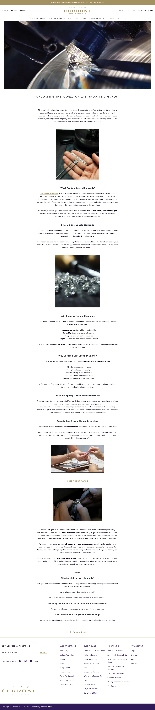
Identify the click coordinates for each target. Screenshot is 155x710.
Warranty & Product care (93, 676)
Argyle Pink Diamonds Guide (118, 655)
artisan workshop (67, 655)
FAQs (86, 680)
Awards (63, 659)
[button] (121, 10)
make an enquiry (90, 655)
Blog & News (65, 668)
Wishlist (142, 10)
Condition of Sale (91, 693)
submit (43, 653)
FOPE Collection (10, 17)
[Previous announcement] (49, 2)
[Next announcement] (106, 2)
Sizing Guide (88, 668)
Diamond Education (115, 651)
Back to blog (79, 632)
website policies (66, 685)
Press (62, 663)
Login (133, 651)
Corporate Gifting (67, 680)
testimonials (65, 672)
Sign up (134, 655)
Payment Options (91, 689)
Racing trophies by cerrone (118, 682)
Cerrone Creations (114, 677)
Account (134, 659)
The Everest (112, 686)
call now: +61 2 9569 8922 (94, 651)
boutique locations (91, 663)
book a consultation (92, 659)
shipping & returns (91, 672)
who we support (67, 676)
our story (64, 651)
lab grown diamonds (115, 673)
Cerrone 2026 (17, 707)
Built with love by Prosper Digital (39, 707)
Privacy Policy (89, 685)
